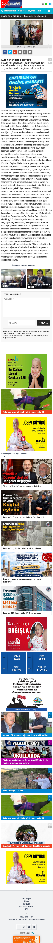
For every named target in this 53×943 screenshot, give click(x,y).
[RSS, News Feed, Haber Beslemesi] (23, 927)
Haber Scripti (24, 933)
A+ (50, 59)
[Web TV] (46, 4)
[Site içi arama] (34, 927)
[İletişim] (49, 10)
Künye (26, 901)
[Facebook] (5, 52)
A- (50, 63)
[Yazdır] (25, 52)
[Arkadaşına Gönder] (20, 52)
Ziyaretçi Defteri (26, 906)
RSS (26, 909)
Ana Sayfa (26, 898)
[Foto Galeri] (50, 4)
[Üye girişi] (29, 927)
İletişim (26, 904)
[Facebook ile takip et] (18, 927)
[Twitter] (10, 52)
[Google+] (15, 52)
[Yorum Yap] (30, 52)
